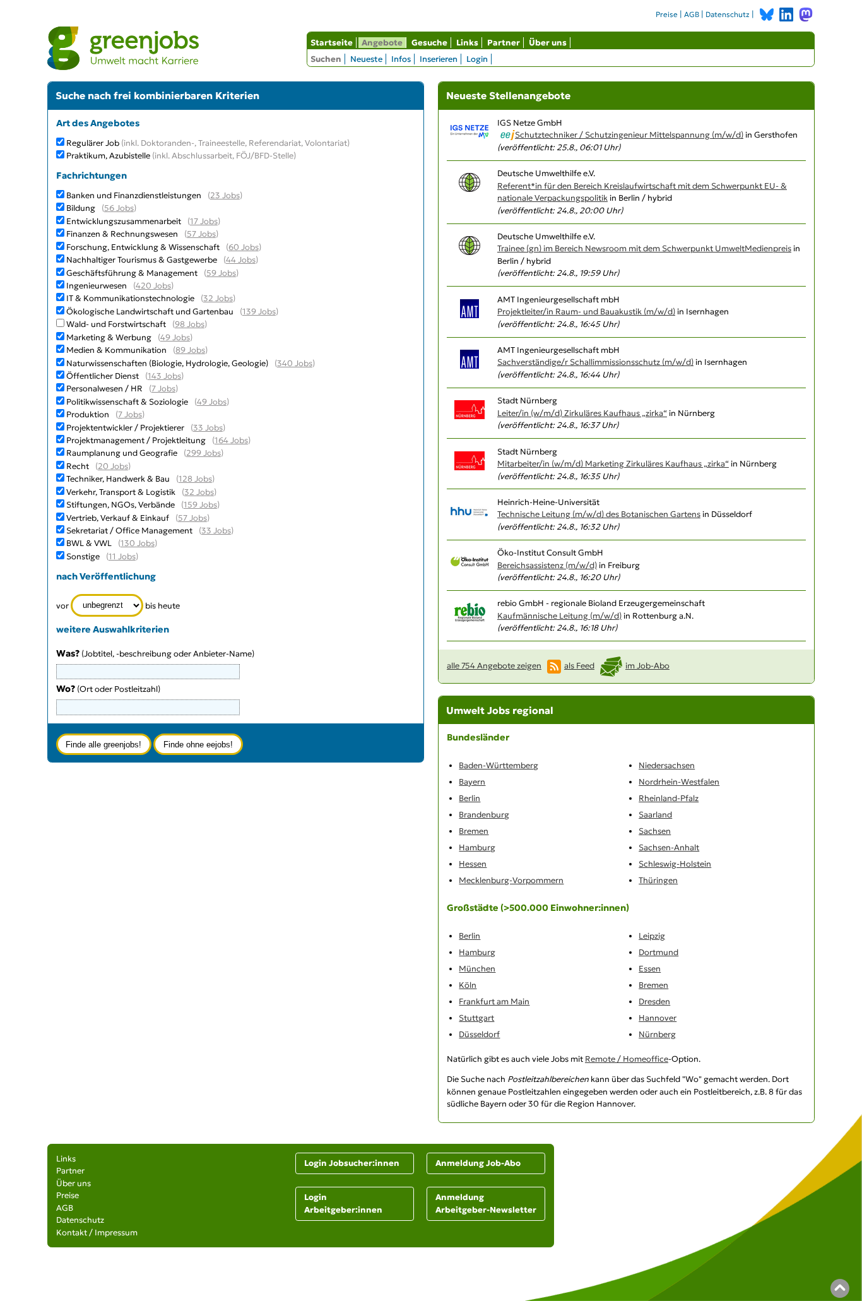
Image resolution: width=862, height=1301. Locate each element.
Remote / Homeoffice (626, 1059)
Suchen (325, 59)
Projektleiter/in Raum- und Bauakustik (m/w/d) (586, 311)
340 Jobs (294, 363)
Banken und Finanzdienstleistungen (133, 195)
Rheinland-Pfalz (669, 798)
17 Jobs (204, 221)
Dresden (654, 1001)
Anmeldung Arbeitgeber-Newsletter (485, 1203)
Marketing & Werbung (108, 337)
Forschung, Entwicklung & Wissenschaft (143, 247)
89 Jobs (190, 350)
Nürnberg (657, 1034)
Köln (467, 985)
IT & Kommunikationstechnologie (130, 298)
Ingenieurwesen (96, 285)
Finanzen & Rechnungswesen (122, 234)
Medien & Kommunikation (116, 350)
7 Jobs (163, 388)
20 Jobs (113, 466)
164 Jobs (231, 440)
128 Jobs (195, 478)
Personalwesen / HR (104, 388)
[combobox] (148, 707)
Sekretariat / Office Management (129, 530)
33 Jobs (208, 427)
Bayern (472, 781)
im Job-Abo (647, 665)
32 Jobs (218, 298)
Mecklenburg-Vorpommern (511, 880)
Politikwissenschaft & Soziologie (127, 401)
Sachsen (655, 831)
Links (467, 42)
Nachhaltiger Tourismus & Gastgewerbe (141, 259)
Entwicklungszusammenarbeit (123, 221)
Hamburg (477, 847)
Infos (401, 59)
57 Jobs (201, 234)
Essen (650, 968)
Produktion (87, 414)
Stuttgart (476, 1018)
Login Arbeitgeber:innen (343, 1203)
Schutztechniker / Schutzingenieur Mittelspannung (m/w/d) (629, 134)
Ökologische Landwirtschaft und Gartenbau (149, 311)
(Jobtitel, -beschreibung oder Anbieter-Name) (155, 653)
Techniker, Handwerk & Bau (118, 478)
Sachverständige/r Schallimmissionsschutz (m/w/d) (595, 362)
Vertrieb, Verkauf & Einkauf (117, 518)
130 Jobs (138, 543)
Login (477, 59)
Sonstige (83, 556)
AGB (691, 14)
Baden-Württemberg (498, 765)
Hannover (657, 1018)
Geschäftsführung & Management (132, 273)
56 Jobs (119, 208)
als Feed (579, 665)
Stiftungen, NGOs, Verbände (120, 504)
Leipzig (652, 935)
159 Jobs (200, 504)
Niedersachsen (667, 765)
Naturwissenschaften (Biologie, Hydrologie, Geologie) (167, 363)
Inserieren (439, 59)
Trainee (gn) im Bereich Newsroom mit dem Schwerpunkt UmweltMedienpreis (644, 248)
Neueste (366, 59)
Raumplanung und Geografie (121, 453)
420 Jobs (153, 285)
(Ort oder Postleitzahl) (108, 689)
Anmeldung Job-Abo (478, 1163)
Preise (667, 14)
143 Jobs (164, 376)
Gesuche (429, 42)
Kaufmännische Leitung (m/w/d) (559, 615)
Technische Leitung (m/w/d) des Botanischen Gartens (598, 514)
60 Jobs (243, 247)
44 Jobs (241, 259)
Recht (77, 466)
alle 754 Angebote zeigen (494, 665)
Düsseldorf (479, 1034)
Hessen (473, 863)
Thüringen (658, 880)
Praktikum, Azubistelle (181, 155)
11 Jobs (122, 556)
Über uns (548, 42)
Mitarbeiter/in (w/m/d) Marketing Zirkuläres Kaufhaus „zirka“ (613, 463)
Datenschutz (728, 14)
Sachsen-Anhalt (669, 847)
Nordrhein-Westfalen (679, 781)
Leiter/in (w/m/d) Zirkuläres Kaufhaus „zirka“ (582, 413)
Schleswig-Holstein (675, 863)
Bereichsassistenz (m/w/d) (547, 565)
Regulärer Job (208, 143)
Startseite (331, 42)
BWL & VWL (89, 543)
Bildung (80, 208)
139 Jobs (259, 311)
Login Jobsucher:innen (351, 1163)
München (477, 968)
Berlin (469, 798)
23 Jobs (225, 195)
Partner (503, 42)
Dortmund (658, 952)
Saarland (655, 814)
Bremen (473, 831)
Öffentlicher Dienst (102, 376)
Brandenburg (484, 814)
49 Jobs (175, 337)
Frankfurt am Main (494, 1001)
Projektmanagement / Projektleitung (136, 440)
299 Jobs (203, 453)
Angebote (382, 42)
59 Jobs (221, 273)
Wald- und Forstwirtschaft (116, 324)
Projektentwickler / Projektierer (125, 427)
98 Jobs (189, 324)
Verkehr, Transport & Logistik (120, 492)
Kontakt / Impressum (97, 1232)
